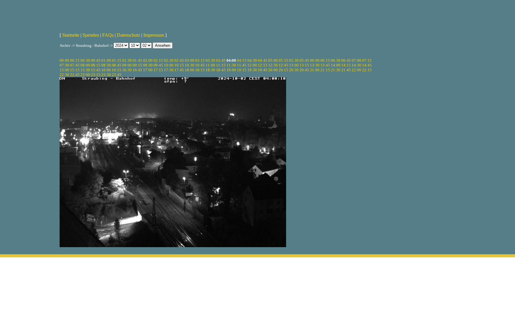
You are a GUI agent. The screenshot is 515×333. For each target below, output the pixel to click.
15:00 (64, 70)
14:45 (367, 65)
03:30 (210, 60)
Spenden (91, 35)
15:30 (85, 70)
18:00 (189, 70)
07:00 (356, 60)
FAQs (108, 35)
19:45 (262, 70)
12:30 (273, 65)
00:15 (75, 60)
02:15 (158, 60)
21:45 (346, 70)
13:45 (325, 65)
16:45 (137, 70)
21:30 (335, 70)
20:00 (273, 70)
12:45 (283, 65)
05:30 (294, 60)
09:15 (137, 65)
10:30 (189, 65)
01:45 (137, 60)
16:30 (127, 70)
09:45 (158, 65)
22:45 (75, 74)
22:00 (356, 70)
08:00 (85, 65)
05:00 (273, 60)
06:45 (346, 60)
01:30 (127, 60)
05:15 (283, 60)
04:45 (262, 60)
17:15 (158, 70)
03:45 (221, 60)
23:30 (106, 74)
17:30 (168, 70)
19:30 (252, 70)
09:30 (148, 65)
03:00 (189, 60)
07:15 (367, 60)
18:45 (221, 70)
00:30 (85, 60)
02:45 (179, 60)
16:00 (106, 70)
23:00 (85, 74)
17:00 (148, 70)
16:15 (116, 70)
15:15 (75, 70)
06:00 (314, 60)
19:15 (241, 70)
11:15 (221, 65)
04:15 (241, 60)
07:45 (75, 65)
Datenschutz (128, 35)
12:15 (262, 65)
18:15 (200, 70)
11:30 (231, 65)
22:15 (367, 70)
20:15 (283, 70)
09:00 (127, 65)
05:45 (304, 60)
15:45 (95, 70)
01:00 (106, 60)
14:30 (356, 65)
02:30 (168, 60)
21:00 (314, 70)
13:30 (314, 65)
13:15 (304, 65)
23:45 (116, 74)
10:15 (179, 65)
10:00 (168, 65)
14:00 (335, 65)
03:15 (200, 60)
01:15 (116, 60)
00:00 (64, 60)
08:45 (116, 65)
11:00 (210, 65)
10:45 (200, 65)
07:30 (64, 65)
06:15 (325, 60)
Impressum (153, 35)
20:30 (294, 70)
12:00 (252, 65)
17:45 (179, 70)
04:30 (252, 60)
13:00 (294, 65)
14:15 (346, 65)
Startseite (70, 35)
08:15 (95, 65)
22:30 (64, 74)
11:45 (241, 65)
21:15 (325, 70)
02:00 (148, 60)
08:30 (106, 65)
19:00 (231, 70)
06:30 (335, 60)
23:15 (95, 74)
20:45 (304, 70)
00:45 (95, 60)
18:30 (210, 70)
